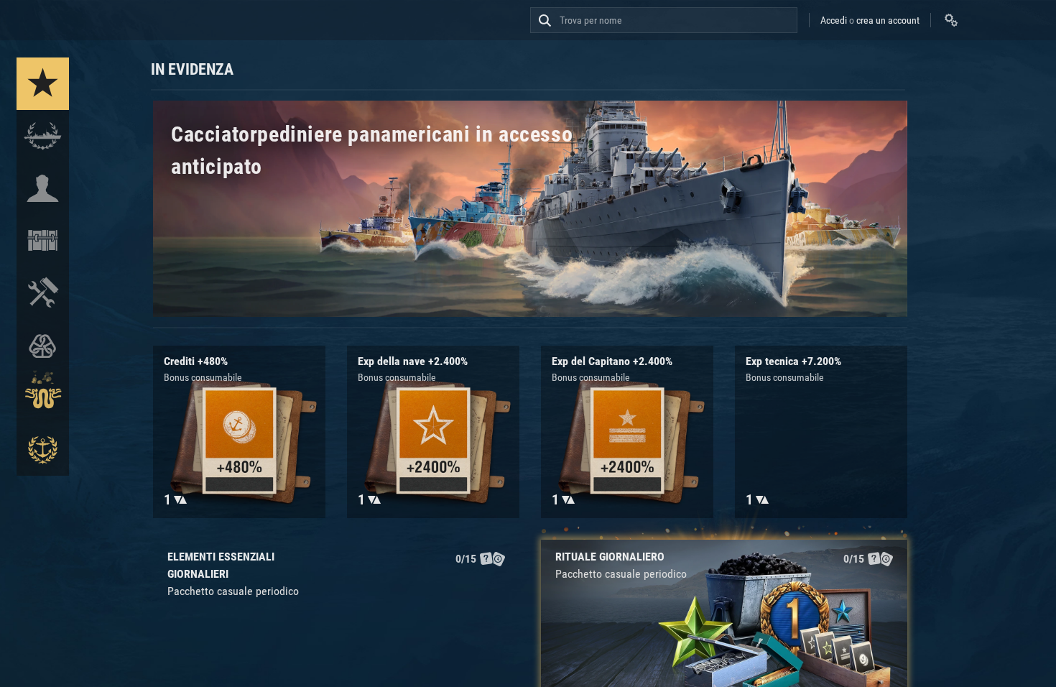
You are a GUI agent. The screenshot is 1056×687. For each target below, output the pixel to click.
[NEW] (43, 83)
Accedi (833, 20)
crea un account (888, 20)
